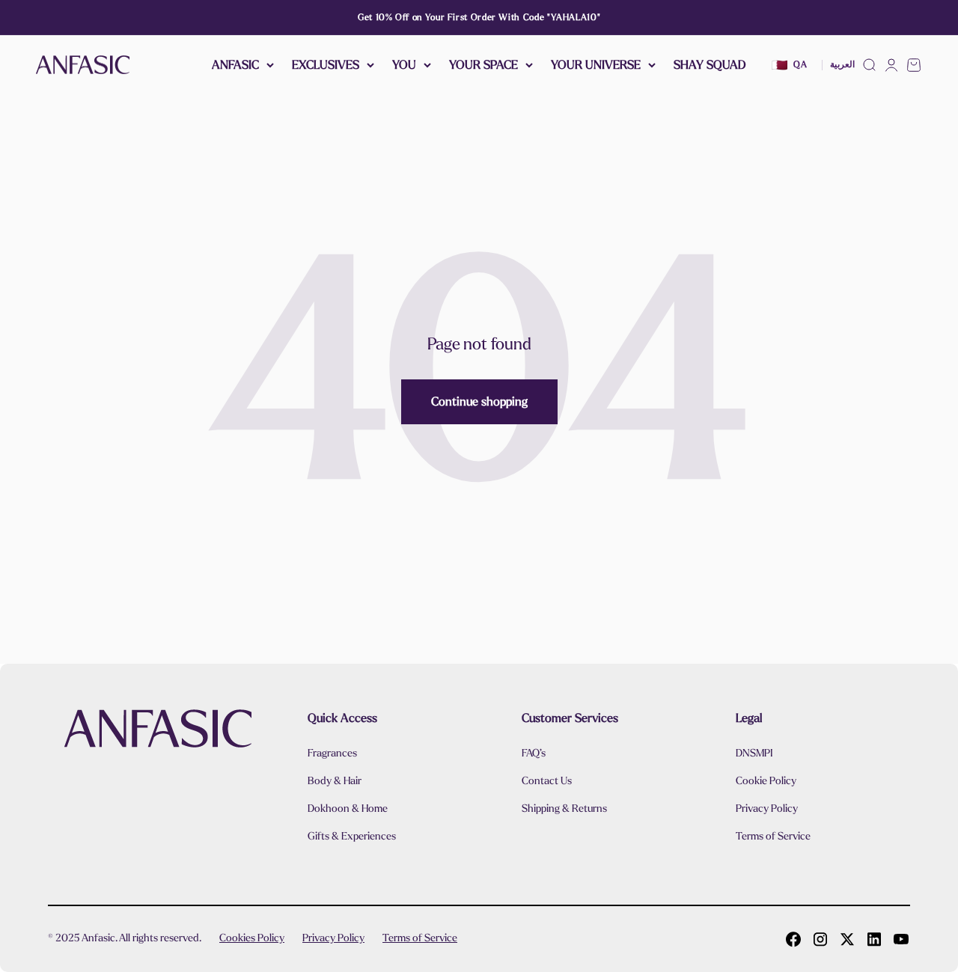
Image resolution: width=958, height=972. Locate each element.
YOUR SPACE (483, 64)
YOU (404, 64)
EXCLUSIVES (325, 64)
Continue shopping (479, 401)
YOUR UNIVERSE (596, 64)
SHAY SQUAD (710, 64)
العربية (842, 65)
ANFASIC (235, 64)
